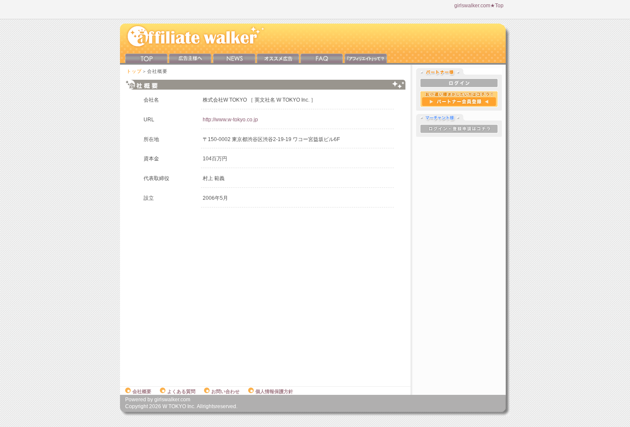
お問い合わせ (225, 391)
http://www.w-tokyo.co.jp (230, 120)
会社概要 (141, 391)
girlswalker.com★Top (479, 6)
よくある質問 (181, 391)
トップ (134, 71)
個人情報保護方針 (274, 391)
